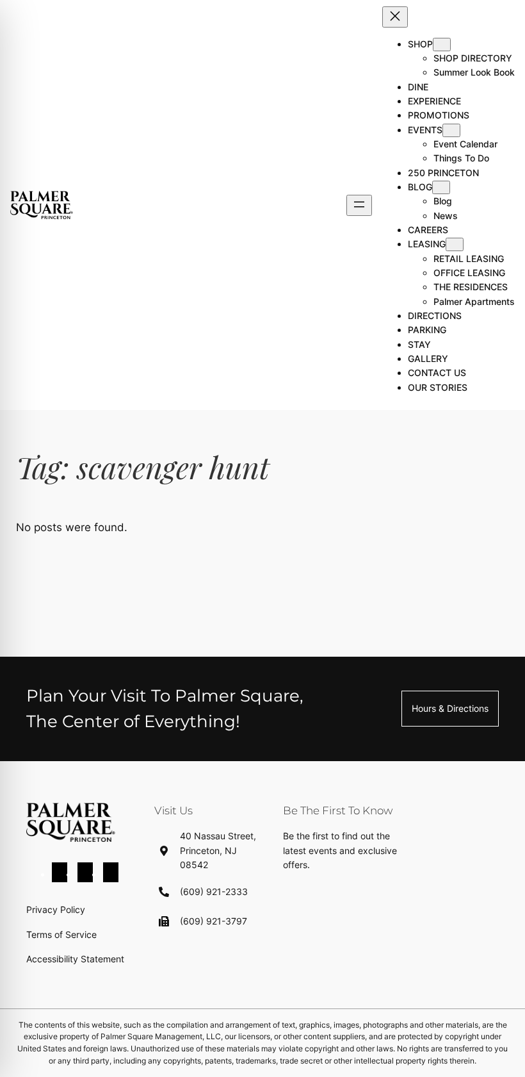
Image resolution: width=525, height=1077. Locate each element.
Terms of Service (61, 934)
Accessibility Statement (75, 958)
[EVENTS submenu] (451, 130)
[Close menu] (395, 17)
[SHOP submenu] (442, 44)
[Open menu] (359, 205)
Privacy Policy (55, 909)
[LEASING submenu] (455, 244)
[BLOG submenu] (441, 187)
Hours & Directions (450, 708)
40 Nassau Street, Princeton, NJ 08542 (218, 850)
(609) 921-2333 (214, 891)
